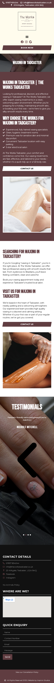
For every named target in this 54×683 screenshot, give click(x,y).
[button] (27, 36)
